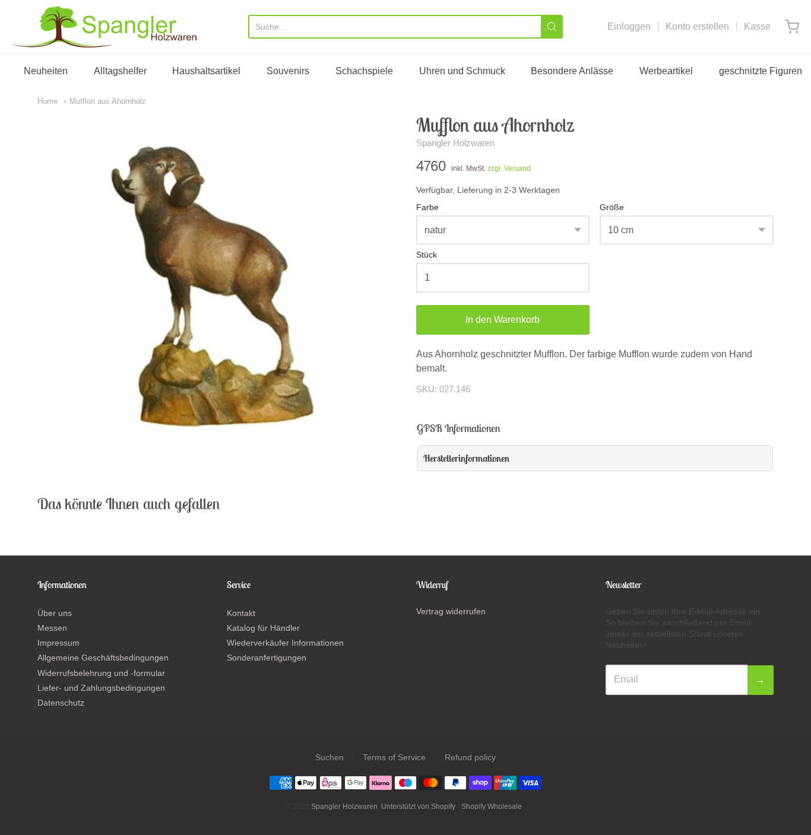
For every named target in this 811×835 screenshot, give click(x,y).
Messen (52, 628)
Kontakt (241, 613)
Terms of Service (394, 757)
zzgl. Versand (509, 168)
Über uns (54, 613)
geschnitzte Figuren (760, 71)
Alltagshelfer (120, 71)
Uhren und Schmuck (462, 71)
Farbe (427, 207)
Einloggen (629, 26)
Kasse (757, 26)
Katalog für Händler (263, 628)
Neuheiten (46, 71)
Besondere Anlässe (572, 71)
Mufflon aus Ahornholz (107, 101)
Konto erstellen (697, 26)
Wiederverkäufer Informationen (285, 642)
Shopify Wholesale (491, 806)
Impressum (58, 642)
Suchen (329, 757)
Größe (612, 207)
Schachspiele (364, 71)
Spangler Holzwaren (455, 143)
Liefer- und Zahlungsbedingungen (101, 688)
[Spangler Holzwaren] (104, 26)
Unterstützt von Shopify (418, 806)
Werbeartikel (666, 71)
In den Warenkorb (502, 320)
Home (47, 101)
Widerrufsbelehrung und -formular (101, 673)
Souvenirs (288, 71)
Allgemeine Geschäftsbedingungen (103, 657)
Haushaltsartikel (206, 71)
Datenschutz (60, 702)
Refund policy (470, 757)
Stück (426, 254)
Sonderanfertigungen (266, 657)
